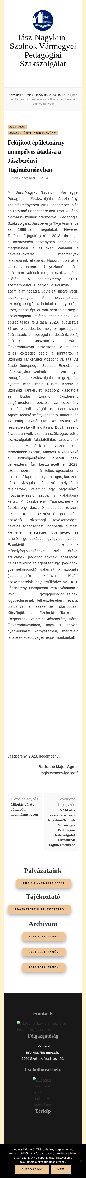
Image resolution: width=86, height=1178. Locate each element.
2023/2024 (17, 126)
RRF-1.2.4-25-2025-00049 (44, 883)
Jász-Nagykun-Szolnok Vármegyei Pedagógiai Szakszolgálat (43, 50)
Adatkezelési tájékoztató (39, 909)
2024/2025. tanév (44, 936)
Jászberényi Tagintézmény (32, 132)
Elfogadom (32, 1169)
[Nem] (81, 1161)
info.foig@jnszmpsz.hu (43, 1052)
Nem (60, 1169)
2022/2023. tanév (44, 967)
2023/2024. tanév (44, 952)
